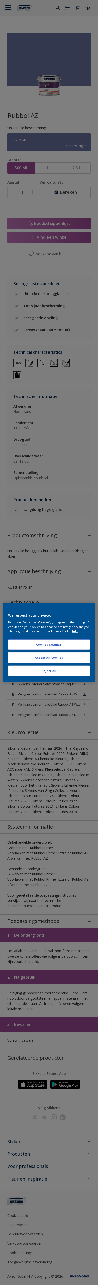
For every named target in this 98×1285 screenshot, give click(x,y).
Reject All (49, 671)
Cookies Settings (49, 644)
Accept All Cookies (49, 657)
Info (75, 631)
